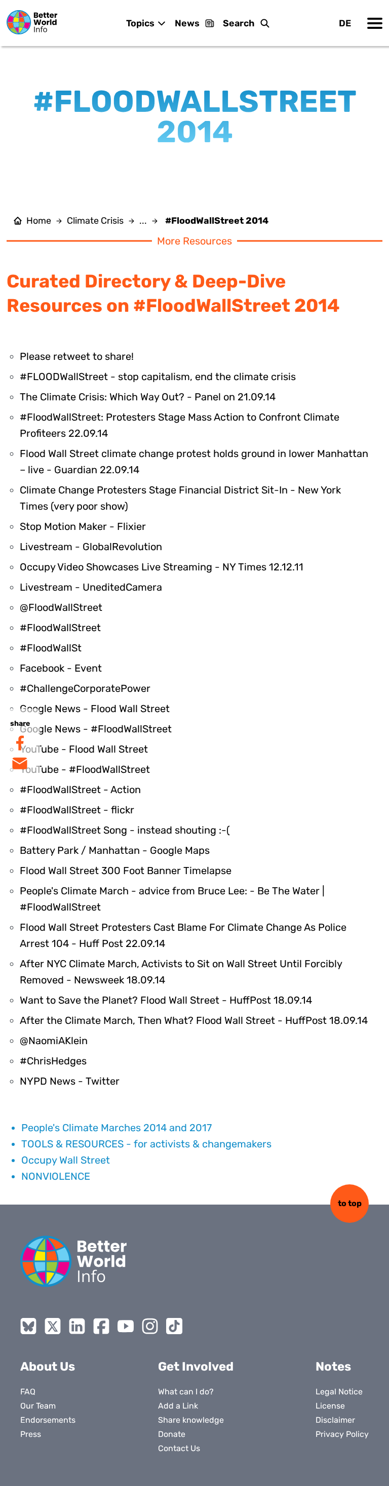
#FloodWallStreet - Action (80, 789)
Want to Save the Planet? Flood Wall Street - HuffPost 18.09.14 (166, 1000)
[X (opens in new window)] (53, 1326)
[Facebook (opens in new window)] (101, 1326)
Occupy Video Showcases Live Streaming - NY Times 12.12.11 (161, 567)
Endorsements (47, 1420)
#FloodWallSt (51, 648)
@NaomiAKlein (54, 1041)
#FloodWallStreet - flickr (77, 810)
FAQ (27, 1391)
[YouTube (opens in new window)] (126, 1326)
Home (38, 220)
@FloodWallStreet (61, 607)
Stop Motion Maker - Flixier (83, 526)
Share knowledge (191, 1420)
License (330, 1406)
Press (30, 1434)
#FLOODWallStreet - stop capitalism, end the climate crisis (158, 376)
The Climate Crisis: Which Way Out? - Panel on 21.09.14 (148, 397)
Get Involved (196, 1366)
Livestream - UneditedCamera (91, 587)
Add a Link (178, 1406)
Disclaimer (335, 1420)
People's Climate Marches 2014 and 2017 (116, 1128)
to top (350, 1203)
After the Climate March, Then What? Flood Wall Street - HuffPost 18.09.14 (194, 1020)
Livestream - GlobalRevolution (91, 547)
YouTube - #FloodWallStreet (85, 769)
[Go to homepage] (32, 22)
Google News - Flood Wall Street (95, 709)
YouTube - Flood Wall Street (84, 749)
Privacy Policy (342, 1434)
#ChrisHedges (53, 1061)
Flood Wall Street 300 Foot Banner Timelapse (125, 870)
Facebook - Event (61, 668)
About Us (47, 1366)
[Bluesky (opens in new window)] (28, 1326)
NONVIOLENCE (55, 1176)
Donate (171, 1434)
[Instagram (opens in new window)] (150, 1326)
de (345, 23)
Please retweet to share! (77, 356)
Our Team (38, 1406)
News (187, 23)
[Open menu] (374, 23)
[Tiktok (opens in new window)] (174, 1326)
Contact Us (179, 1448)
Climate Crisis (95, 220)
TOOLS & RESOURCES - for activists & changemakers (146, 1144)
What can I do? (186, 1391)
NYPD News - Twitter (70, 1081)
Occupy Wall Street (65, 1160)
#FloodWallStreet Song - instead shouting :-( (125, 830)
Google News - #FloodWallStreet (96, 729)
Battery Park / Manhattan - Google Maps (115, 850)
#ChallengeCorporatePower (85, 688)
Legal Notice (339, 1391)
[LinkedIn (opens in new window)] (77, 1326)
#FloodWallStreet (60, 628)
